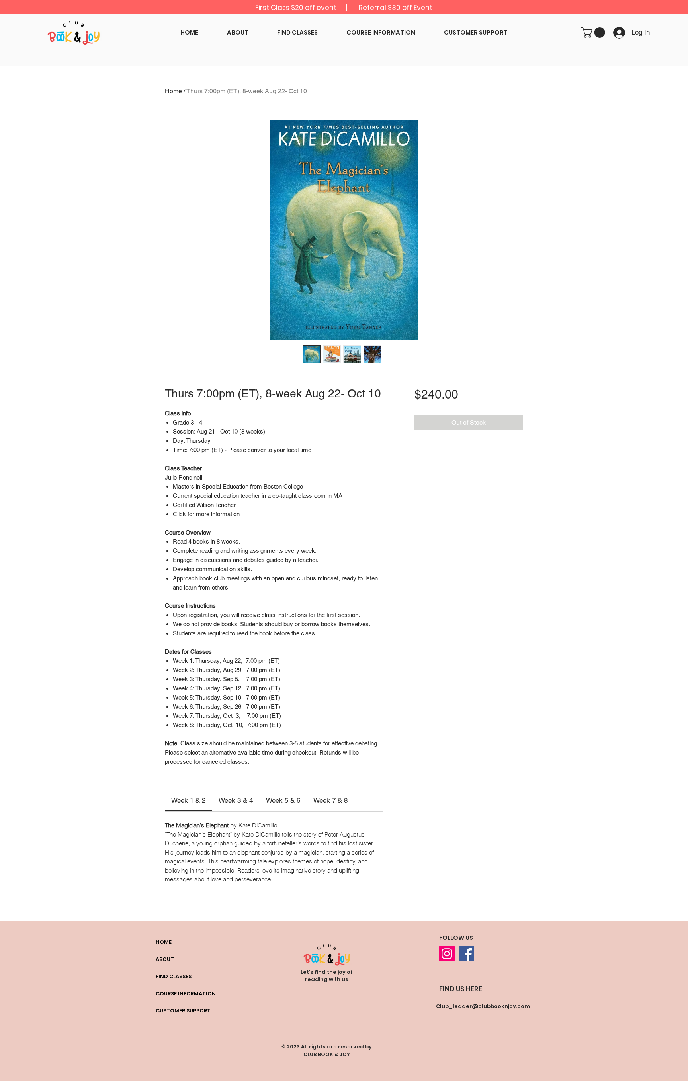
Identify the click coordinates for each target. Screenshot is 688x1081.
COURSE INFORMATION (186, 993)
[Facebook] (466, 953)
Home (173, 91)
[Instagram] (447, 953)
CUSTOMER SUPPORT (183, 1010)
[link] (188, 800)
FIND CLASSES (174, 976)
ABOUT (165, 959)
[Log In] (617, 32)
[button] (594, 32)
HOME (164, 942)
